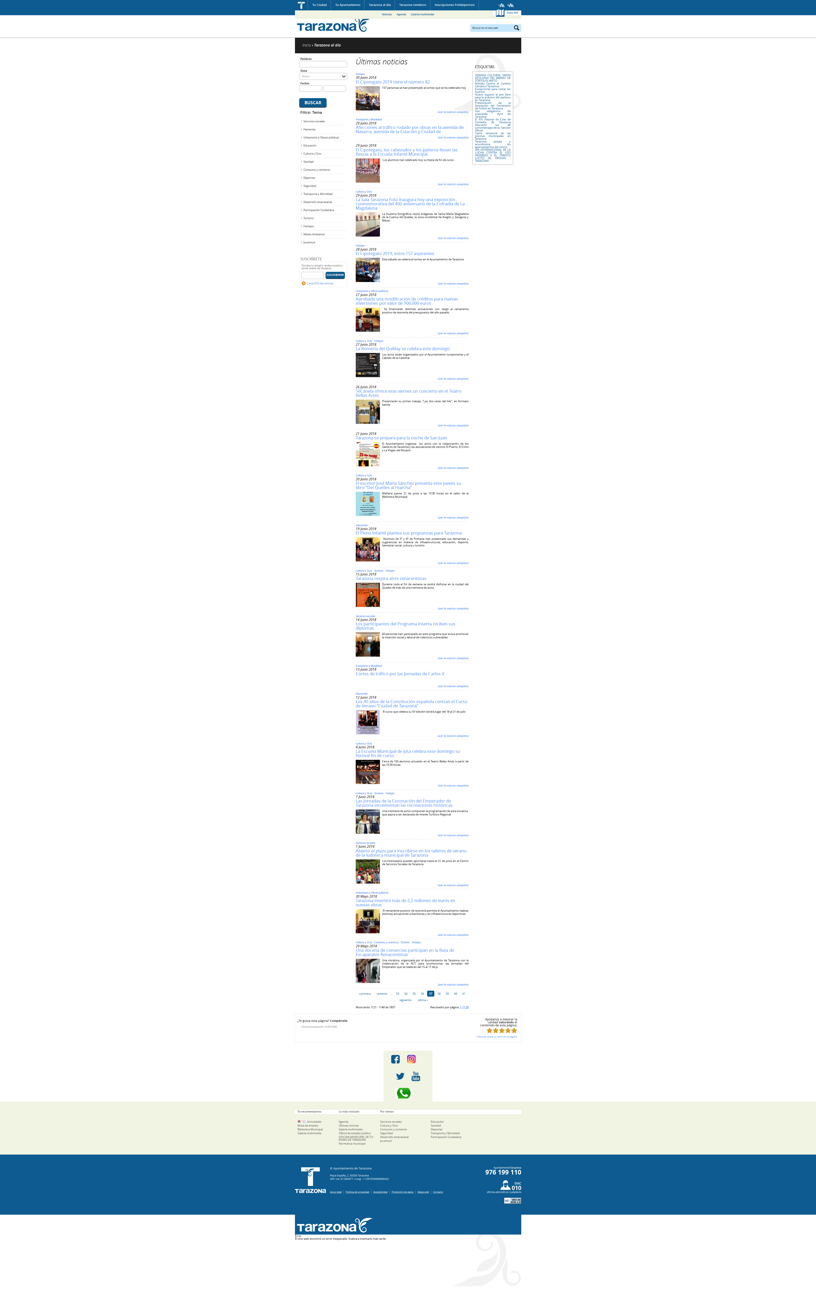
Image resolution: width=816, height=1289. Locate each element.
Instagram (416, 1059)
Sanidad (308, 162)
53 (397, 994)
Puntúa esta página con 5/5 (514, 1030)
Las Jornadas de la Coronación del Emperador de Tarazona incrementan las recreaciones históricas (404, 803)
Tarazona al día (380, 5)
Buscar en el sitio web (485, 27)
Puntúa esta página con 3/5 (502, 1030)
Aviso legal (336, 1191)
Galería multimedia (422, 14)
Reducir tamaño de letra (501, 5)
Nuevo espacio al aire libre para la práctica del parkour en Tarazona (493, 97)
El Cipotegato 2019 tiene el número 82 (393, 82)
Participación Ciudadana (318, 210)
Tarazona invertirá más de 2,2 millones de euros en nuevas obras (405, 903)
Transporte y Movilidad (318, 194)
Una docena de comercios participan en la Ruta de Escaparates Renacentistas (405, 952)
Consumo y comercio (316, 170)
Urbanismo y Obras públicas (321, 137)
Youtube (416, 1076)
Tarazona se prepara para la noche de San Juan (401, 438)
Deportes (309, 178)
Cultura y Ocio (312, 153)
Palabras (306, 59)
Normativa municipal (352, 1143)
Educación (309, 145)
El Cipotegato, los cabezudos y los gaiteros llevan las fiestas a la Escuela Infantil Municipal (407, 152)
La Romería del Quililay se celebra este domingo (403, 348)
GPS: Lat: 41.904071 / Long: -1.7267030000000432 (359, 1178)
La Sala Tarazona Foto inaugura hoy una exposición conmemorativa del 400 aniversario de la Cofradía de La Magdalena (410, 204)
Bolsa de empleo (308, 1125)
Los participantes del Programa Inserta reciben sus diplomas (405, 626)
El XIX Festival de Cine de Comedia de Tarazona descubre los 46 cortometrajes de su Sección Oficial (493, 124)
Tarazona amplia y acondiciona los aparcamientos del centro (493, 144)
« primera (365, 994)
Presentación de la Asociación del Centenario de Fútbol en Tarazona (493, 105)
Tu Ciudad (319, 5)
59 (447, 994)
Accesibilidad (380, 1191)
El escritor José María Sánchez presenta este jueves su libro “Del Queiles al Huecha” (408, 485)
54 (405, 994)
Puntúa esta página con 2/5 (496, 1030)
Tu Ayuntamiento (347, 5)
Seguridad (309, 186)
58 (439, 994)
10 (463, 1007)
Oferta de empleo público (355, 1133)
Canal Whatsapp (408, 1093)
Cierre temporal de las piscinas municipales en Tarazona (493, 136)
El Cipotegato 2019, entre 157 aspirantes (395, 253)
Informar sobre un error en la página (497, 1036)
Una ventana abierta (334, 1225)
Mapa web (423, 1191)
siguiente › (406, 1000)
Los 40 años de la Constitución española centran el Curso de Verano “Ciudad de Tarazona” (412, 704)
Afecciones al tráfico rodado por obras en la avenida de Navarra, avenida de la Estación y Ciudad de (410, 129)
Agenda (401, 14)
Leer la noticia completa (453, 112)
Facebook (395, 1059)
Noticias (387, 14)
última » (423, 1000)
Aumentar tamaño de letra (510, 5)
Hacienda (309, 129)
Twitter (400, 1076)
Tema (303, 71)
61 (463, 994)
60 (455, 994)
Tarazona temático (412, 5)
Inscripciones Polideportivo (455, 5)
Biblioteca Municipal (310, 1129)
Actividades (314, 1122)
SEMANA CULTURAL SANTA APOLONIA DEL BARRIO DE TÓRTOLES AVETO (493, 78)
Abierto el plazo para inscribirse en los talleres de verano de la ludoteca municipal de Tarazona (411, 853)
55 (414, 994)
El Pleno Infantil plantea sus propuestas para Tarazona (409, 533)
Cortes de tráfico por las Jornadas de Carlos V (400, 674)
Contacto (438, 1191)
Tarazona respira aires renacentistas (391, 578)
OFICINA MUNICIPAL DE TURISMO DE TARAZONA (356, 1138)
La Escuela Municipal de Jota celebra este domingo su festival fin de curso (408, 753)
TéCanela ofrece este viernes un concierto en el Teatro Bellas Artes (409, 393)
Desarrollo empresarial (317, 202)
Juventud (309, 242)
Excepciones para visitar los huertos (493, 90)
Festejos (308, 226)
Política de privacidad (357, 1191)
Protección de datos (403, 1191)
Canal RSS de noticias (320, 283)
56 (422, 994)
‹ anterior (382, 994)
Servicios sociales (314, 121)
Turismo (308, 218)
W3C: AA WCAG (512, 1200)
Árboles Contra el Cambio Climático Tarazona (493, 85)
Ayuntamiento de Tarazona (334, 24)
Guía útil (512, 12)
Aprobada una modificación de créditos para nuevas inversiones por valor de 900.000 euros (407, 301)
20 (467, 1007)
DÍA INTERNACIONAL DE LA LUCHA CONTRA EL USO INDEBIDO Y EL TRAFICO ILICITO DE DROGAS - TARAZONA (493, 155)
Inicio (301, 5)
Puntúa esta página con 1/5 (489, 1030)
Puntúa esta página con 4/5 (508, 1030)
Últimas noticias (349, 1125)
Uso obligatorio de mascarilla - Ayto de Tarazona (493, 113)
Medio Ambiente (313, 234)
